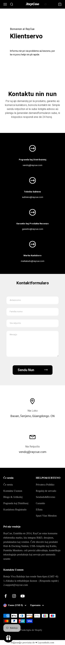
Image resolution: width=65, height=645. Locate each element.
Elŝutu (39, 509)
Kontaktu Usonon (12, 490)
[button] (46, 4)
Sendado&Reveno (45, 497)
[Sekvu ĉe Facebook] (5, 596)
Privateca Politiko (45, 484)
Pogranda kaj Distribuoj (15, 503)
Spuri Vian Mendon (46, 515)
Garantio (40, 503)
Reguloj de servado (46, 490)
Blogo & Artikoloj (12, 497)
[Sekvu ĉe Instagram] (14, 596)
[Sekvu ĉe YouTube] (22, 596)
